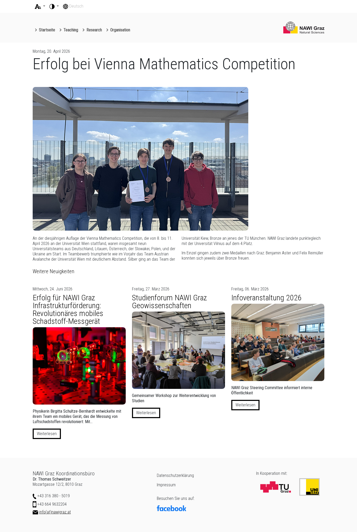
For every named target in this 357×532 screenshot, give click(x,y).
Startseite (47, 29)
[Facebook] (203, 508)
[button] (40, 6)
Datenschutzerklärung (175, 475)
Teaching (71, 29)
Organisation (120, 29)
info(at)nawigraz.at (55, 512)
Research (94, 29)
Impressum (166, 484)
